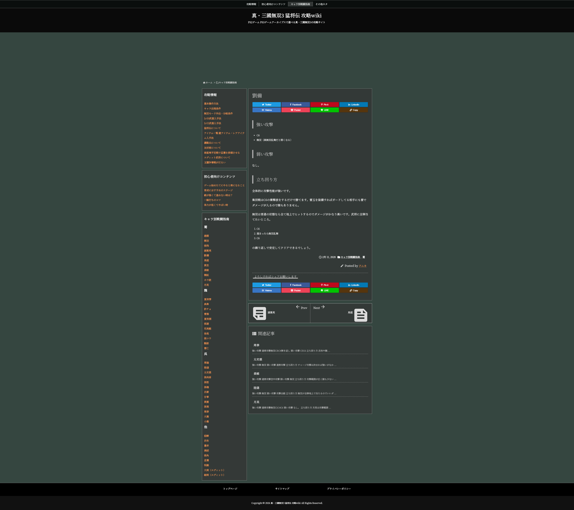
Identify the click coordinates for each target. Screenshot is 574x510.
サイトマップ (282, 488)
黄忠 (206, 265)
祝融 (206, 465)
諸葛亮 (207, 250)
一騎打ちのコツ (212, 200)
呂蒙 (206, 392)
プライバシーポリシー (339, 488)
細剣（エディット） (214, 475)
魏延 (206, 275)
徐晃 (206, 333)
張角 (206, 455)
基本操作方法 (211, 103)
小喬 (206, 421)
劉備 (206, 255)
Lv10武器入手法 (212, 118)
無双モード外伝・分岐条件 (218, 113)
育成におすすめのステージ (218, 190)
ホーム (209, 82)
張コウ (207, 338)
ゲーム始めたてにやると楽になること (224, 185)
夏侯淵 (207, 319)
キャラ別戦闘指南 (228, 82)
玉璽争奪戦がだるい (215, 162)
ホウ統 (207, 280)
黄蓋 (206, 402)
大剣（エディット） (214, 470)
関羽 (206, 240)
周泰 (256, 345)
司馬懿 (207, 328)
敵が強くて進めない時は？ (218, 195)
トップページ (230, 488)
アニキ (363, 266)
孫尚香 (207, 377)
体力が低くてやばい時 (216, 205)
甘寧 (206, 397)
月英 (256, 402)
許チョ (207, 309)
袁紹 (206, 450)
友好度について (212, 147)
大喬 (206, 416)
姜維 (256, 373)
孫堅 (206, 382)
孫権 (206, 387)
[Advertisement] (287, 55)
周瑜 (206, 362)
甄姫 (206, 343)
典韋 (206, 304)
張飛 (206, 245)
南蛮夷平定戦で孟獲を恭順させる (222, 152)
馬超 (206, 260)
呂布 (206, 440)
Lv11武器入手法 (212, 123)
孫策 (206, 406)
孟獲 (206, 460)
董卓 (206, 445)
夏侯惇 (207, 299)
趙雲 (206, 235)
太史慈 (258, 359)
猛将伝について (212, 128)
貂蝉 (206, 436)
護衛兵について (212, 142)
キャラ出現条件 (212, 108)
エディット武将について (217, 157)
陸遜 (256, 388)
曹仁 (206, 348)
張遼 (206, 323)
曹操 (206, 314)
